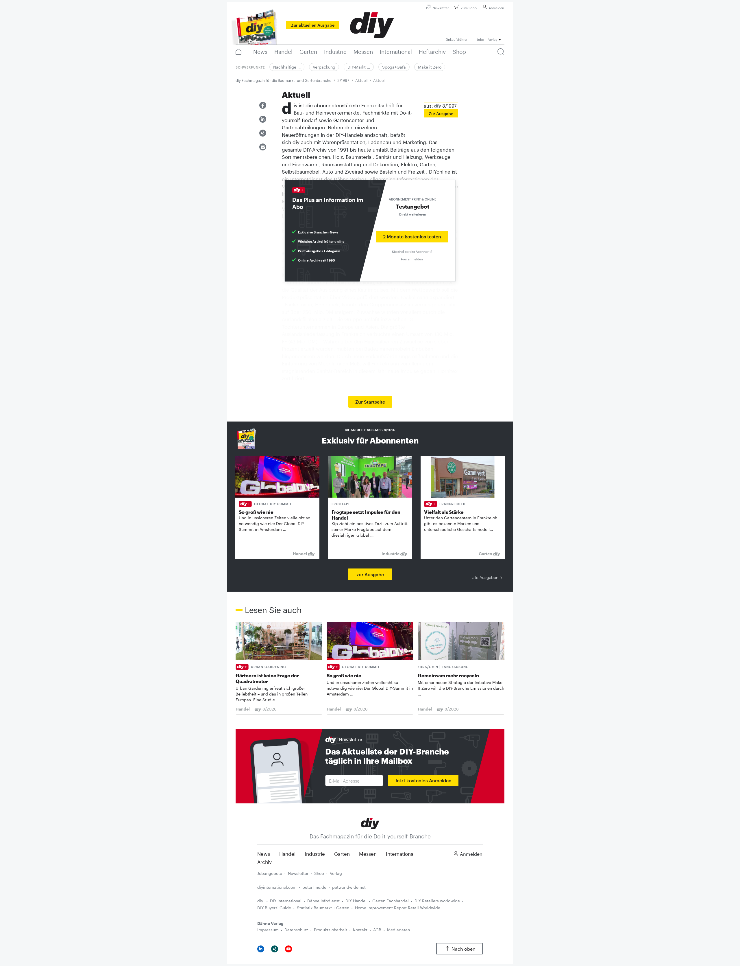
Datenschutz (296, 929)
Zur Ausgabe (441, 113)
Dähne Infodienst (323, 900)
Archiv (264, 862)
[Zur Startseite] (370, 823)
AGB (377, 929)
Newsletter (441, 8)
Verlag (336, 873)
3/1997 (343, 80)
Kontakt (360, 929)
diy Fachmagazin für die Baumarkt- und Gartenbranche (283, 80)
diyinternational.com (277, 887)
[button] (262, 105)
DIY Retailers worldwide (437, 900)
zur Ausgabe (370, 574)
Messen (368, 854)
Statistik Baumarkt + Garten (323, 907)
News (263, 854)
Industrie (315, 854)
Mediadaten (398, 929)
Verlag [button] (492, 39)
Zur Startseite (370, 401)
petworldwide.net (349, 887)
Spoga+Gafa (394, 67)
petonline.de (314, 887)
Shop (319, 873)
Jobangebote (269, 873)
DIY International (285, 900)
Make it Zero (429, 67)
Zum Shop (469, 8)
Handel (287, 854)
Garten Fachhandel (390, 900)
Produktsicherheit (330, 929)
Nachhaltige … (287, 67)
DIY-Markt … (358, 67)
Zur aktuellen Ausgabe (312, 25)
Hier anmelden (412, 259)
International (400, 854)
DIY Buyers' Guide (274, 907)
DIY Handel (356, 900)
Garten (342, 854)
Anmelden (496, 8)
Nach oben (464, 949)
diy (260, 900)
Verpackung (324, 67)
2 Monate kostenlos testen (412, 236)
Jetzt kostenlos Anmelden (423, 780)
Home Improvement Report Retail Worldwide (397, 907)
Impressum (268, 929)
